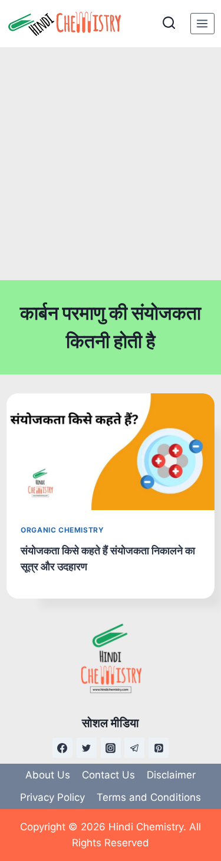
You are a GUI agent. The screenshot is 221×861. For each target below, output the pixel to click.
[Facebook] (62, 748)
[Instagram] (111, 748)
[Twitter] (87, 748)
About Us (47, 775)
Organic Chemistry (62, 529)
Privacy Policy (52, 797)
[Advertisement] (110, 163)
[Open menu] (202, 23)
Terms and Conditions (149, 797)
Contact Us (108, 775)
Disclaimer (171, 775)
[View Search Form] (169, 23)
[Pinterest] (159, 748)
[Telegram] (134, 748)
